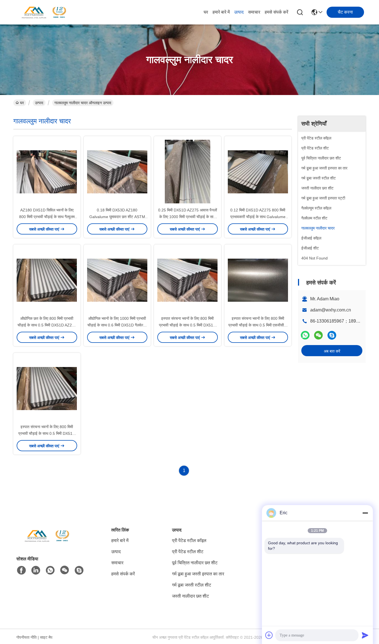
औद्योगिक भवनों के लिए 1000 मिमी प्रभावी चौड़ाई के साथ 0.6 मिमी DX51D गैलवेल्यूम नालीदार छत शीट (117, 325)
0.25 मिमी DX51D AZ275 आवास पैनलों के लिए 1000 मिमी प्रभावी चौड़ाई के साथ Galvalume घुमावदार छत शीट (187, 217)
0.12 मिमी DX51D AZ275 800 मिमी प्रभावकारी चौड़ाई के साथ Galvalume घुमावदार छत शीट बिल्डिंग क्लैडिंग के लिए (257, 217)
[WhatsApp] (305, 335)
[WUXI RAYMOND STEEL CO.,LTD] (43, 12)
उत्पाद (239, 12)
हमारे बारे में (221, 12)
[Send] (365, 635)
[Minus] (365, 513)
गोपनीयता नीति (26, 637)
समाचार (254, 12)
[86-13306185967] (332, 335)
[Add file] (269, 635)
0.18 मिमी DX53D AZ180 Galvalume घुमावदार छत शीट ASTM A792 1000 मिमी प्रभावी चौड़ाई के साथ (117, 217)
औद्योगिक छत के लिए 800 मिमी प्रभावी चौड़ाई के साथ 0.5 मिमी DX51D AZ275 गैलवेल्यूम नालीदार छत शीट (46, 325)
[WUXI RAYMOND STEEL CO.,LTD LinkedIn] (36, 570)
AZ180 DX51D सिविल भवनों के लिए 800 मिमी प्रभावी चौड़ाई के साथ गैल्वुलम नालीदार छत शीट (47, 217)
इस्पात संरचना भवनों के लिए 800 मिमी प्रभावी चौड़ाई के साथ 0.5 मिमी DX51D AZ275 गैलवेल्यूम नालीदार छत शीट (187, 325)
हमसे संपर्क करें (276, 12)
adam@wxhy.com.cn (330, 310)
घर (206, 12)
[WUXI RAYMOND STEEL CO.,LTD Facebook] (21, 570)
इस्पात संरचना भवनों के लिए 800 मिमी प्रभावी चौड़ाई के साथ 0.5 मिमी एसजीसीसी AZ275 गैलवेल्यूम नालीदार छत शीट (257, 325)
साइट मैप (46, 637)
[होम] (46, 542)
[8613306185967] (50, 570)
